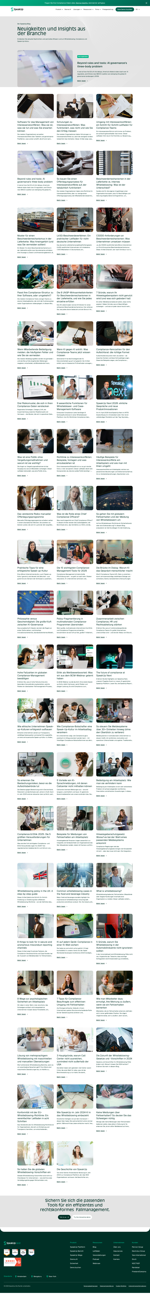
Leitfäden (96, 1251)
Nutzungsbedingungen (91, 1286)
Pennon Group (137, 1247)
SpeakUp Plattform (77, 1247)
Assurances (117, 1251)
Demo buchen (75, 1267)
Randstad (135, 1267)
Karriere (116, 1259)
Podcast (96, 1259)
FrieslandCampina (139, 1271)
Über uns (116, 1247)
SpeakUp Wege (76, 1255)
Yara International (139, 1255)
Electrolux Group (138, 1251)
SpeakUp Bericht (77, 1251)
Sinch (134, 1259)
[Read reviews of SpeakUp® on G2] (12, 1262)
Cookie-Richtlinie (58, 1286)
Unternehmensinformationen (75, 1286)
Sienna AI (67, 9)
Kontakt (116, 1255)
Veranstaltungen (99, 1255)
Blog (94, 1247)
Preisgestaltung (107, 9)
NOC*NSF (136, 1263)
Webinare (96, 1263)
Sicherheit (74, 1263)
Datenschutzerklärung (44, 1286)
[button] (59, 9)
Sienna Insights (82, 3)
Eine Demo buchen (125, 9)
